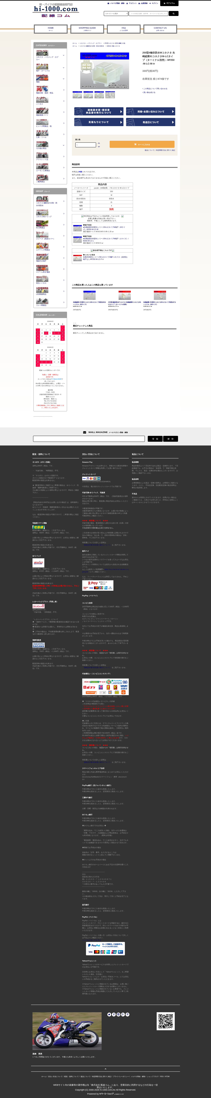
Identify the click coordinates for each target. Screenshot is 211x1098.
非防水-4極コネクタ (113, 46)
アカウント (133, 3)
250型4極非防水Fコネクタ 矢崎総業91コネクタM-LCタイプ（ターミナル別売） (124, 303)
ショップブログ (152, 1076)
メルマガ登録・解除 (117, 3)
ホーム (75, 43)
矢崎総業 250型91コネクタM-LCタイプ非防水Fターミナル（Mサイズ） (159, 303)
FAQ (124, 29)
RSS (162, 1076)
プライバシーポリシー (121, 1076)
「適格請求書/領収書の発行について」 (97, 545)
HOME (51, 29)
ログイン (155, 3)
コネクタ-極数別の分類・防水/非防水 (92, 46)
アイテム (171, 3)
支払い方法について (55, 1076)
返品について (149, 150)
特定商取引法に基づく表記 (165, 150)
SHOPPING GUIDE (87, 29)
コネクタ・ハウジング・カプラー (91, 43)
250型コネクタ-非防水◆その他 (115, 43)
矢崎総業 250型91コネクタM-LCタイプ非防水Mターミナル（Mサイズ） (89, 303)
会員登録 (144, 3)
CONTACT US (160, 29)
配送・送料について (71, 1076)
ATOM (167, 1076)
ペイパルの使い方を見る (91, 940)
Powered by (93, 1094)
